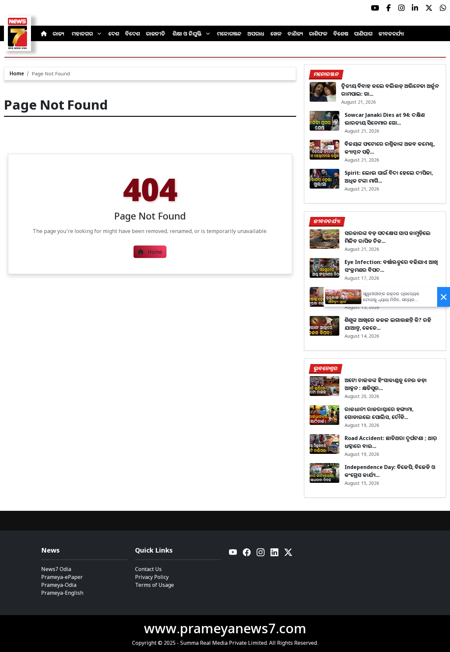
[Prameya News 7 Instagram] (401, 8)
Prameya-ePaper (62, 577)
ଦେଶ (113, 33)
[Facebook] (247, 554)
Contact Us (148, 569)
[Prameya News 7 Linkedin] (414, 8)
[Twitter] (288, 554)
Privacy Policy (152, 577)
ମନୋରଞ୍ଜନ (229, 33)
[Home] (44, 34)
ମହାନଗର (82, 33)
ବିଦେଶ (132, 33)
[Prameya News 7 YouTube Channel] (375, 8)
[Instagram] (261, 554)
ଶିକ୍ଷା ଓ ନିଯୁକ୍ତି (187, 33)
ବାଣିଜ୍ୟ (295, 33)
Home (17, 73)
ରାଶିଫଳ (318, 33)
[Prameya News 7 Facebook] (388, 8)
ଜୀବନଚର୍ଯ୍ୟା (391, 33)
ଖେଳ (276, 33)
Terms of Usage (154, 584)
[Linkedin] (274, 554)
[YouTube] (233, 554)
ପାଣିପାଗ (363, 33)
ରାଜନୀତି (155, 33)
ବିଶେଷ (340, 33)
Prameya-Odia (58, 584)
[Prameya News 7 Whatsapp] (442, 8)
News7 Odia (56, 569)
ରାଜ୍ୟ (58, 33)
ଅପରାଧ (256, 33)
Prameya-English (62, 592)
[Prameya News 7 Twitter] (429, 8)
